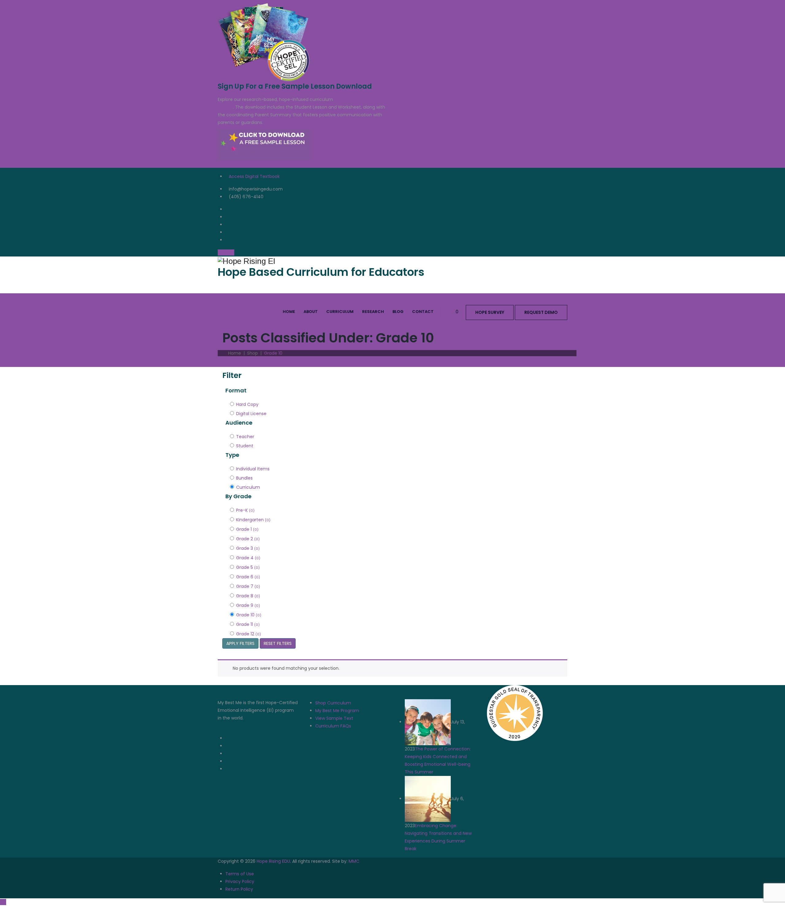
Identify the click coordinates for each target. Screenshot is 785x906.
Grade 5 (248, 567)
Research (373, 311)
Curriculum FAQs (333, 726)
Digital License (251, 414)
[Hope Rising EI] (392, 260)
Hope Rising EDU (273, 861)
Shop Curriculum (333, 703)
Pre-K (245, 510)
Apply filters (240, 643)
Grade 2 (248, 539)
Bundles (244, 478)
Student (244, 446)
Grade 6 (248, 577)
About (311, 311)
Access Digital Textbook (254, 176)
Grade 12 (248, 634)
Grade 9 (248, 605)
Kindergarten (253, 520)
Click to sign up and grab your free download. (317, 122)
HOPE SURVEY (489, 312)
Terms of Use (239, 874)
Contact (423, 311)
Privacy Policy (239, 881)
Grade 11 (248, 624)
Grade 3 (248, 548)
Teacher (245, 437)
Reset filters (278, 643)
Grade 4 (248, 558)
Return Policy (239, 889)
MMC (354, 861)
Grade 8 (248, 596)
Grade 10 (248, 615)
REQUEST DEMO (541, 312)
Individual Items (253, 469)
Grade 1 (247, 529)
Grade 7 (248, 586)
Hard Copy (247, 404)
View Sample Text (334, 718)
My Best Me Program (337, 710)
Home (289, 311)
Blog (398, 311)
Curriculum (340, 311)
